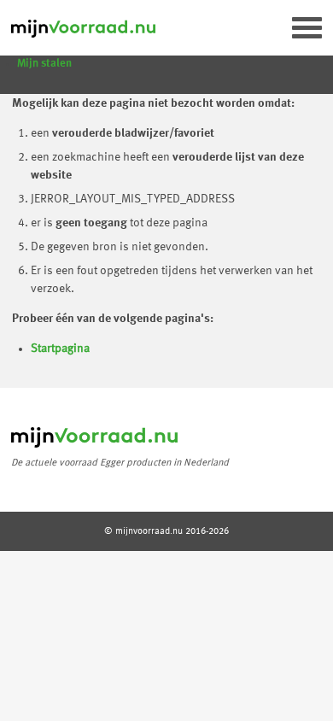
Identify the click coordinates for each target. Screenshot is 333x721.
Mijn (44, 63)
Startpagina (60, 349)
